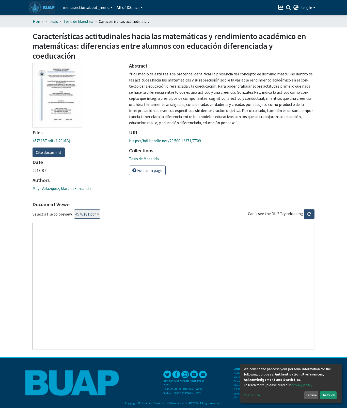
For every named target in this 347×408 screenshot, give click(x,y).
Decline (311, 395)
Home (38, 21)
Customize (252, 395)
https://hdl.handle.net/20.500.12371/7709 (165, 140)
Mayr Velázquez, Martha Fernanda (62, 188)
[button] (296, 8)
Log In (306, 7)
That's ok (328, 395)
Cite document (48, 152)
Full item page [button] (149, 170)
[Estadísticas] (281, 8)
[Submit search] (288, 8)
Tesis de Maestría (78, 21)
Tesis (53, 21)
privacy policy (301, 385)
